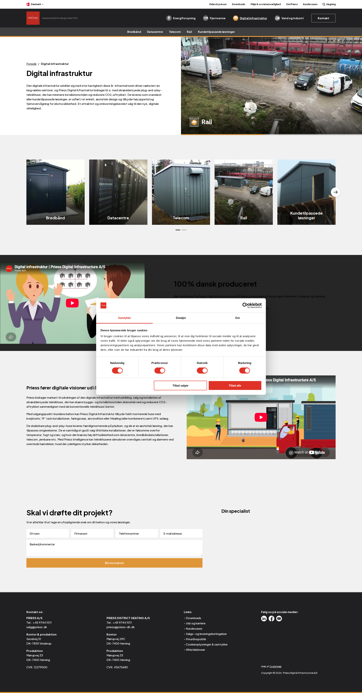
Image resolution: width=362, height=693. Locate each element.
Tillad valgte (180, 385)
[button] (178, 229)
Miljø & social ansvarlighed (266, 4)
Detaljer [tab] (181, 317)
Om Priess (292, 4)
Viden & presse (218, 4)
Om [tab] (237, 317)
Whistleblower (195, 649)
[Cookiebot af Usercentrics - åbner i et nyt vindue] (245, 305)
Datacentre (155, 31)
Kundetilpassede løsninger (216, 31)
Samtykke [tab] (124, 317)
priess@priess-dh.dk (121, 627)
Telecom (175, 31)
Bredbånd (134, 31)
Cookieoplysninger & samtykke (207, 644)
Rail (189, 31)
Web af (271, 666)
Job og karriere (196, 623)
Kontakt (323, 18)
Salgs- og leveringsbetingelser (206, 633)
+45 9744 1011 (42, 622)
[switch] (159, 370)
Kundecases (310, 4)
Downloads (238, 4)
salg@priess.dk (36, 627)
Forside (31, 63)
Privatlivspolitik (196, 639)
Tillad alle (235, 385)
